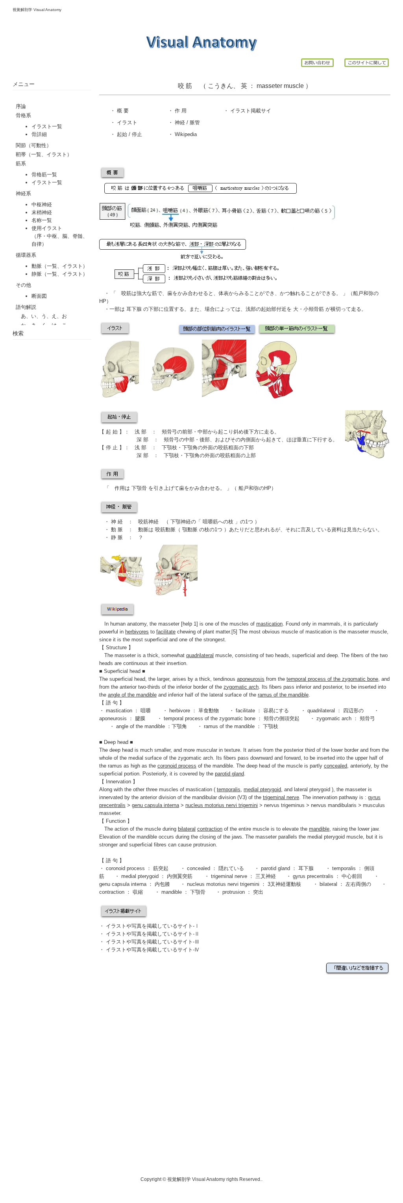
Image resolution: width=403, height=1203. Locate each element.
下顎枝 (169, 447)
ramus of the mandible (230, 726)
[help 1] (189, 624)
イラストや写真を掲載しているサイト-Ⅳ (153, 950)
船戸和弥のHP (254, 488)
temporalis (344, 868)
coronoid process (125, 868)
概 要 (122, 111)
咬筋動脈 (165, 529)
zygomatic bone (360, 679)
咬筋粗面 (228, 447)
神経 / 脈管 (186, 122)
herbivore (179, 711)
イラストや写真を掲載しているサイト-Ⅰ (153, 926)
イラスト (126, 122)
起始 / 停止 (128, 134)
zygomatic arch (333, 718)
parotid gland (275, 868)
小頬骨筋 (314, 309)
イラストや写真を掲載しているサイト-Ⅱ (153, 934)
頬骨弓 (169, 432)
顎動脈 (189, 529)
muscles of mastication (185, 789)
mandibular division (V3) (219, 797)
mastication (119, 711)
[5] (234, 632)
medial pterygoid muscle (335, 837)
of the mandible (195, 766)
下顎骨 (139, 488)
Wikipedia (185, 134)
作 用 (181, 111)
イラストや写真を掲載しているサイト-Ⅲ (153, 942)
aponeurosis (113, 718)
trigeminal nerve (229, 876)
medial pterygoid (140, 876)
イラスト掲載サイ (250, 111)
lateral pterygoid (313, 789)
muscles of (256, 624)
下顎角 (190, 447)
